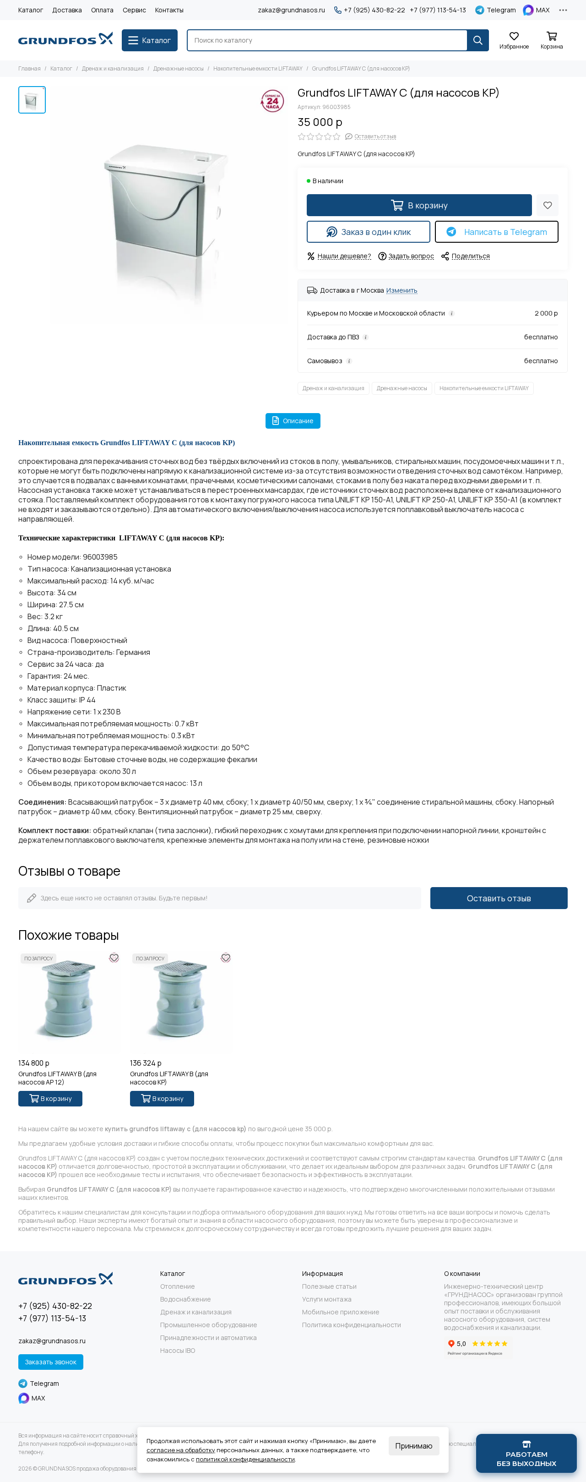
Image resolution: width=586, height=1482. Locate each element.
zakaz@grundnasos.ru (291, 9)
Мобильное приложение (341, 1312)
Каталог (30, 9)
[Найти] (478, 40)
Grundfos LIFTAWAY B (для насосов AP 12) (57, 1078)
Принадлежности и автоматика (208, 1338)
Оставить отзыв (499, 898)
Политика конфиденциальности (351, 1325)
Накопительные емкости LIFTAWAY (258, 68)
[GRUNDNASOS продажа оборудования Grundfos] (65, 40)
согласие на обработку (180, 1450)
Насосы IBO (177, 1350)
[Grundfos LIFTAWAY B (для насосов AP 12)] (69, 1002)
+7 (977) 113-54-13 (438, 10)
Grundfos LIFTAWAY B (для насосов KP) (169, 1078)
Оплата (102, 9)
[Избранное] (548, 205)
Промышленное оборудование (208, 1325)
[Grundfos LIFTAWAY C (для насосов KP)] (169, 205)
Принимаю (414, 1446)
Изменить (402, 290)
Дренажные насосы (178, 68)
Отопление (177, 1286)
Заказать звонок (50, 1361)
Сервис (134, 9)
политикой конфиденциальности (245, 1459)
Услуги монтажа (327, 1299)
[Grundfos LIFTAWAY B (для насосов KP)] (181, 1002)
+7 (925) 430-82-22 (374, 10)
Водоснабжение (185, 1299)
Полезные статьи (329, 1286)
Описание (298, 420)
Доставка (67, 9)
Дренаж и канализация (113, 68)
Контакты (169, 9)
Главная (29, 68)
